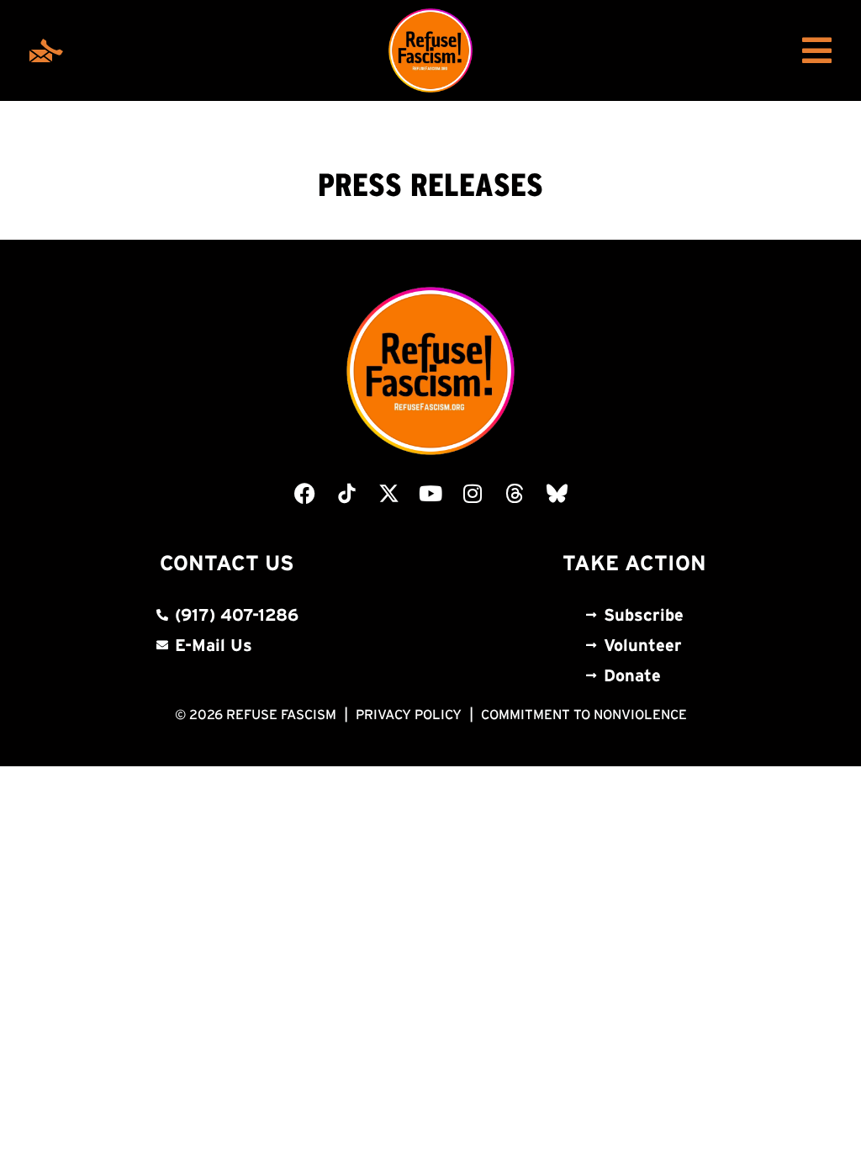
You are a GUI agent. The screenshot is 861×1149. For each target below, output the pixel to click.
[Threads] (515, 493)
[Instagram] (473, 493)
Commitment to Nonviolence (584, 714)
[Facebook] (304, 493)
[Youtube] (430, 493)
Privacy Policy (409, 714)
